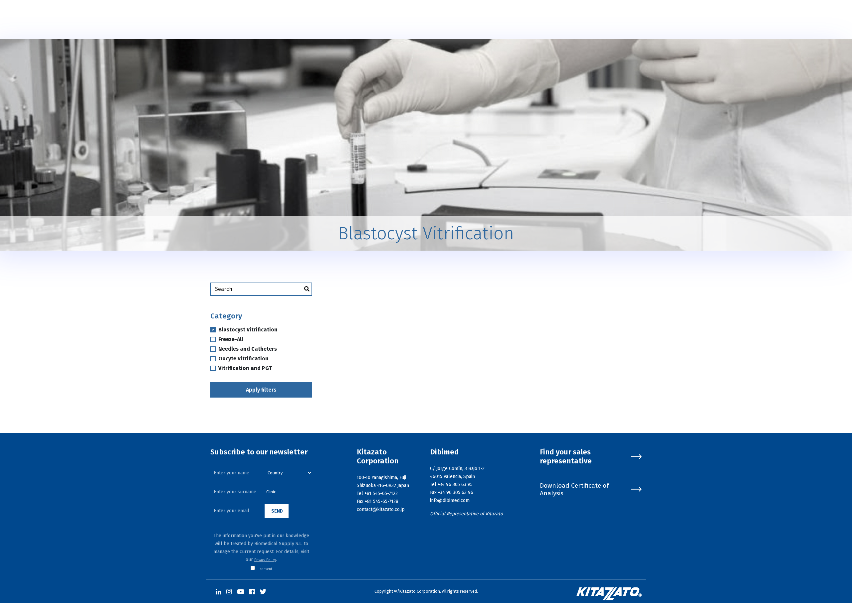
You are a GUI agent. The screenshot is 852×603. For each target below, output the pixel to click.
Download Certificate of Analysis (574, 489)
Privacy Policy (265, 560)
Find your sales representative (566, 456)
